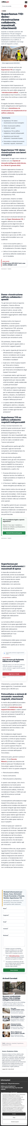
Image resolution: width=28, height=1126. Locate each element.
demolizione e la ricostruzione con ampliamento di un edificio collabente (14, 110)
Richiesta (6, 935)
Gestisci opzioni (15, 1121)
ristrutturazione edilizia (10, 92)
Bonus (4, 10)
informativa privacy (14, 955)
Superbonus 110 (6, 70)
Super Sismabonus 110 (15, 219)
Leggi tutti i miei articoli (8, 1069)
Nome (5, 908)
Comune (5, 928)
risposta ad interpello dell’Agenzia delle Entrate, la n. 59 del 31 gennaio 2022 (13, 163)
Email (5, 922)
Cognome (6, 915)
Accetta (14, 1114)
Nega (14, 1117)
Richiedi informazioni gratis (14, 533)
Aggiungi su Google (14, 674)
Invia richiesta (14, 970)
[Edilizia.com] (5, 2)
